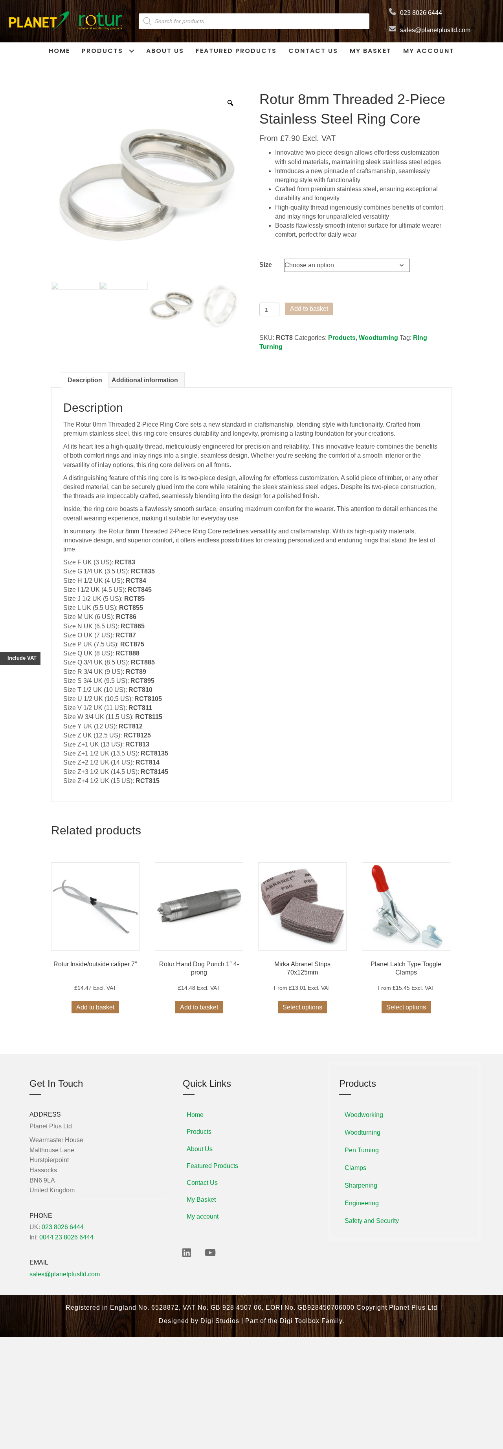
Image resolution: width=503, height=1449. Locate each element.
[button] (186, 1253)
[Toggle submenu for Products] (131, 51)
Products (342, 337)
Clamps (355, 1167)
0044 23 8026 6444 (66, 1237)
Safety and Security (372, 1220)
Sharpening (361, 1185)
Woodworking (364, 1114)
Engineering (362, 1203)
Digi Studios (219, 1321)
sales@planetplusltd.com (435, 30)
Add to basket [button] (95, 1007)
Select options (302, 1007)
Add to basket (309, 308)
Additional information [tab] (145, 380)
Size (265, 264)
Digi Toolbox (299, 1321)
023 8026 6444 (421, 12)
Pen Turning (362, 1150)
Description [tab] (85, 380)
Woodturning (378, 337)
